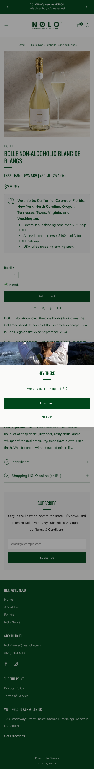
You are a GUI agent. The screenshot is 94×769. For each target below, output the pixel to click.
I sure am (47, 403)
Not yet (47, 416)
